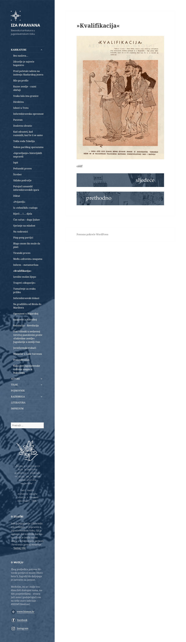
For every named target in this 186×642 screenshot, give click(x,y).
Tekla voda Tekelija (24, 141)
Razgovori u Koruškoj (25, 319)
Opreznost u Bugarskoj (25, 313)
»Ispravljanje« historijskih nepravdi (27, 154)
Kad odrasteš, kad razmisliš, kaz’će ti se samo (28, 133)
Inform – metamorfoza (25, 264)
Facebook (22, 620)
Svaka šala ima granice (26, 96)
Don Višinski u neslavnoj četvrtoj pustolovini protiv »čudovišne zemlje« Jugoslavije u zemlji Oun (27, 337)
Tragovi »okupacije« (24, 282)
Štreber (17, 174)
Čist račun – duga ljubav (26, 219)
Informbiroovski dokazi (26, 298)
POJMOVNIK (18, 390)
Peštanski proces (22, 168)
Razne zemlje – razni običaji (24, 88)
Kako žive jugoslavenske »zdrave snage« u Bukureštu (26, 369)
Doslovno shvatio (22, 125)
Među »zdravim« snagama (27, 259)
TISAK (14, 384)
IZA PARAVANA (25, 25)
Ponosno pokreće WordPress (92, 234)
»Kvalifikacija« (22, 270)
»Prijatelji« (19, 201)
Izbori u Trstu (20, 107)
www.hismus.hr (25, 611)
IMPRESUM (17, 408)
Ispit (15, 162)
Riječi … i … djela (22, 213)
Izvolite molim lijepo (24, 276)
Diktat (16, 195)
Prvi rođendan (21, 359)
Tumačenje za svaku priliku (24, 290)
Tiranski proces (21, 253)
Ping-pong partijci (23, 237)
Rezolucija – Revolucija (26, 325)
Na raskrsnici (20, 231)
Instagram (22, 628)
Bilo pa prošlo (20, 80)
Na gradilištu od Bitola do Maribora (27, 306)
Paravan (18, 119)
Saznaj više (20, 548)
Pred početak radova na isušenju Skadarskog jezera (28, 72)
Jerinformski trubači (24, 347)
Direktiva (18, 102)
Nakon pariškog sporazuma (28, 147)
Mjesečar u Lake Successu (27, 353)
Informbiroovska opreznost (28, 113)
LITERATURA (18, 402)
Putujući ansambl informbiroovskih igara (26, 188)
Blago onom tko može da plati (26, 245)
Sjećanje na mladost (24, 225)
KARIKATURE (18, 49)
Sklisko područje (22, 180)
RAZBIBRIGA (18, 396)
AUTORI (15, 378)
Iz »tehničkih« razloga (25, 207)
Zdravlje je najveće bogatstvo (23, 63)
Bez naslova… (20, 55)
